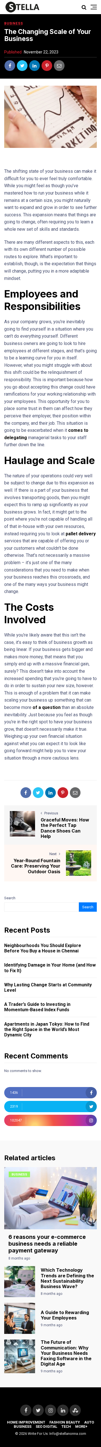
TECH (66, 1426)
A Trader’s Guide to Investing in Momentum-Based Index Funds (37, 1007)
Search (9, 898)
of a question (47, 707)
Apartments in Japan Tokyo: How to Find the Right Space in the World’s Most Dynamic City (46, 1029)
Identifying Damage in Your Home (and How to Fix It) (50, 967)
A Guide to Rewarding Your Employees (65, 1315)
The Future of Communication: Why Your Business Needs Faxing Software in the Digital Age (66, 1353)
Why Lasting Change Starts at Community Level (48, 987)
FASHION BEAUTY (64, 1422)
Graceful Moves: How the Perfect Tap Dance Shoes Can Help (65, 828)
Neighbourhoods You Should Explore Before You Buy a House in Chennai (42, 948)
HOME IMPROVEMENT (26, 1422)
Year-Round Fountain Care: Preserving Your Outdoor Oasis (35, 866)
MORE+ (81, 1426)
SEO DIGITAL (46, 1426)
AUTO (89, 1422)
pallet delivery (81, 533)
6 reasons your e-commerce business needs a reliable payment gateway (47, 1243)
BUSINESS (13, 23)
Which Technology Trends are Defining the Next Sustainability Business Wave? (67, 1278)
